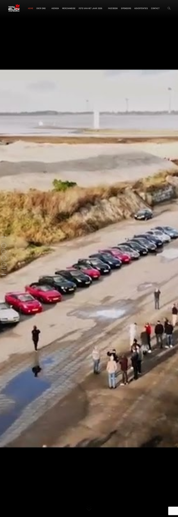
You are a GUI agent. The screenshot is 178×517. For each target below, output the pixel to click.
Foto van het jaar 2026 (90, 8)
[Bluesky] (3, 274)
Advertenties (141, 8)
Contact (155, 8)
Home (30, 8)
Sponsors (126, 8)
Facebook (113, 8)
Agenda (55, 8)
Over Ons (41, 8)
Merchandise (69, 8)
